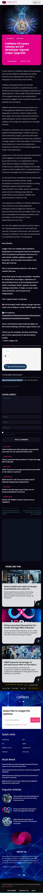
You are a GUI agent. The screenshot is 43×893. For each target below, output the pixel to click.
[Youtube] (23, 701)
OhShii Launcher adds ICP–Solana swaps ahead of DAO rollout (11, 512)
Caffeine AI (10, 38)
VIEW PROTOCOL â (34, 688)
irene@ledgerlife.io (17, 867)
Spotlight (6, 446)
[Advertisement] (21, 540)
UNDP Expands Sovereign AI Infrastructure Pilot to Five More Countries (21, 470)
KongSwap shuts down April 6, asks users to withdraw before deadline (32, 512)
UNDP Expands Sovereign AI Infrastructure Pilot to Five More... (21, 663)
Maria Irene (12, 61)
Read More (36, 863)
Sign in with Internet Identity (16, 366)
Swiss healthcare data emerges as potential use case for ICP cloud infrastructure (20, 450)
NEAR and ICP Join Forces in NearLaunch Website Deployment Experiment (18, 480)
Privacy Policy (23, 725)
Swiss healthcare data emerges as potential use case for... (20, 587)
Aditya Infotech (8, 886)
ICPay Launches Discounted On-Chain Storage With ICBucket (21, 460)
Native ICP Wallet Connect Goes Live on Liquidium (18, 501)
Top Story (19, 38)
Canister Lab (7, 456)
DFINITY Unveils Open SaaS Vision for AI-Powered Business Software (18, 491)
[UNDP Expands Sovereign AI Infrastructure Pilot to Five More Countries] (21, 652)
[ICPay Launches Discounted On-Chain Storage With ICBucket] (21, 615)
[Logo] (9, 2)
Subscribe (35, 720)
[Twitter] (19, 701)
